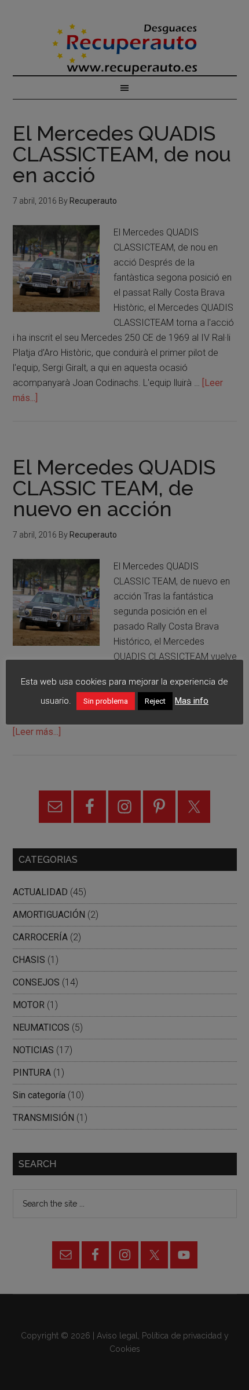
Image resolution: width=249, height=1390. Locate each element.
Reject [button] (155, 701)
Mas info (191, 701)
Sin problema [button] (105, 701)
